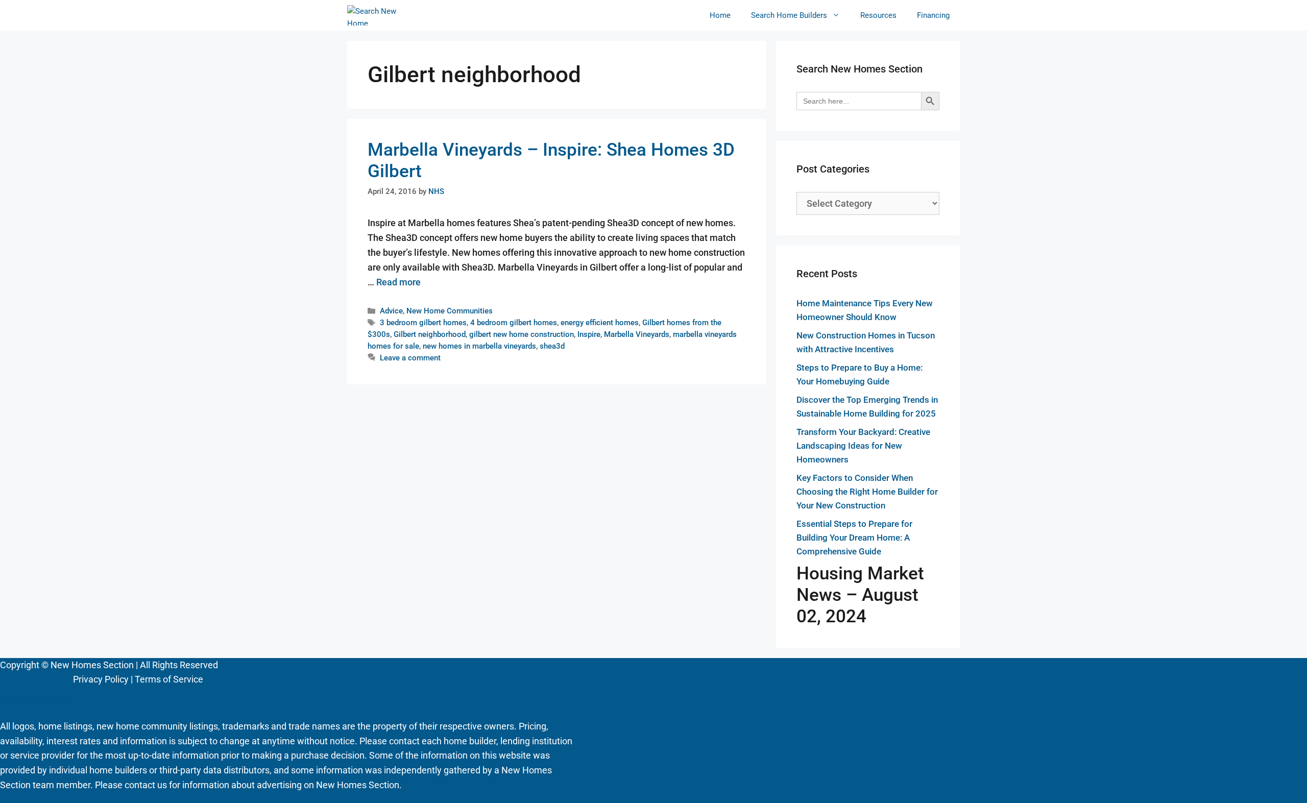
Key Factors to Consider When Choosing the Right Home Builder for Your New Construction (867, 491)
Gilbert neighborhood (430, 334)
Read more (398, 282)
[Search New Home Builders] (372, 15)
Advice (391, 310)
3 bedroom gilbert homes (423, 322)
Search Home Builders (789, 15)
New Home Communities (449, 310)
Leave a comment (410, 357)
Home (720, 15)
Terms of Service (169, 679)
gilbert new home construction (521, 334)
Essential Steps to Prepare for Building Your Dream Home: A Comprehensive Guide (854, 537)
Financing (933, 15)
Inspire (588, 334)
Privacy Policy (101, 679)
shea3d (552, 346)
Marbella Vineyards (636, 334)
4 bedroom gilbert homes (513, 322)
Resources (878, 15)
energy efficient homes (600, 322)
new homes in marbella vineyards (479, 346)
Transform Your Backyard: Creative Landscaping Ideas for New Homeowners (863, 446)
